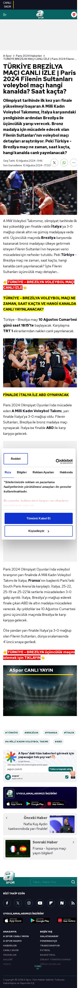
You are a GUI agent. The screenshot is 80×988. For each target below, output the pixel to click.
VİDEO (7, 964)
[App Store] (14, 804)
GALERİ (7, 959)
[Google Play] (35, 804)
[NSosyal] (62, 903)
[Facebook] (7, 903)
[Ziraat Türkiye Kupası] (74, 14)
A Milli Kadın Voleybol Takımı (37, 411)
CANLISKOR (7, 4)
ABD (50, 427)
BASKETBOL (48, 954)
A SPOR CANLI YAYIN (16, 936)
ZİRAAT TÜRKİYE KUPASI (55, 959)
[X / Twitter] (18, 903)
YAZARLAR (10, 954)
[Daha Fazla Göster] (74, 162)
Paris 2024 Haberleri (29, 55)
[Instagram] (29, 903)
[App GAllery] (55, 804)
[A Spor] (40, 14)
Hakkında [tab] (66, 472)
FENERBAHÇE (48, 941)
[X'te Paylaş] (54, 162)
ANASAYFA (10, 931)
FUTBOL (45, 950)
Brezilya (48, 237)
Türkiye (67, 254)
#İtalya (69, 732)
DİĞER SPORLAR (50, 964)
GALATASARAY (49, 936)
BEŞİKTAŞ (46, 931)
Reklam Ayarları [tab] (43, 472)
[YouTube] (40, 903)
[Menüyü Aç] (5, 14)
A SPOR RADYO (12, 941)
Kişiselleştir (36, 531)
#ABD (58, 741)
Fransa (34, 580)
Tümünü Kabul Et (39, 518)
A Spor (7, 55)
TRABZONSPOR (50, 945)
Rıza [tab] (8, 472)
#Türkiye (11, 732)
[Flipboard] (51, 903)
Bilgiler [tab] (22, 472)
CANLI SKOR (11, 950)
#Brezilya (31, 732)
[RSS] (73, 903)
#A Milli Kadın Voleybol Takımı (26, 741)
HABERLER (10, 945)
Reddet (16, 458)
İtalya (56, 226)
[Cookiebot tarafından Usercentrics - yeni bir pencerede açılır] (56, 461)
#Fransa (51, 732)
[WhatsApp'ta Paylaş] (64, 162)
